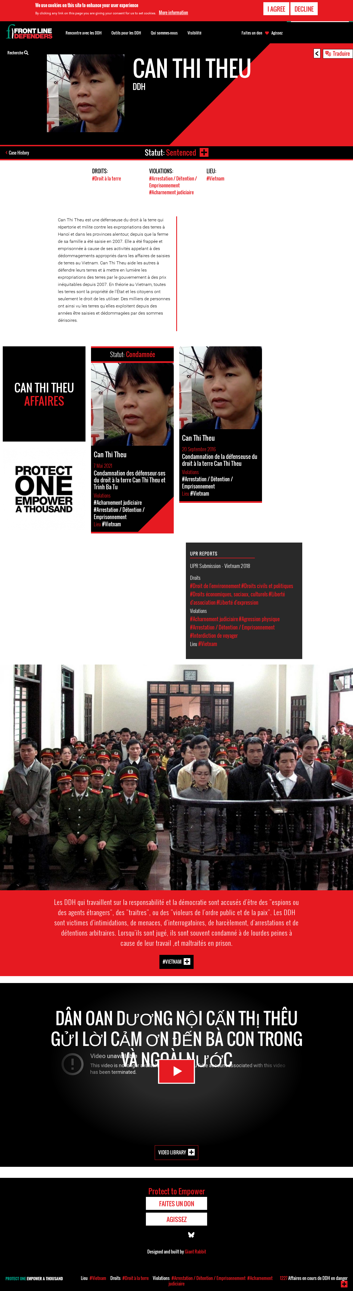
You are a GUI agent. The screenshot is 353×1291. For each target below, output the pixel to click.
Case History (19, 153)
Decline (304, 8)
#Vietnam (215, 178)
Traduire (341, 53)
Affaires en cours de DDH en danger (313, 1278)
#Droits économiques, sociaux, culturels (229, 594)
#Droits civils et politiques (267, 585)
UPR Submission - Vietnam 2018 (220, 565)
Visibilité (194, 33)
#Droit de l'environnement (215, 585)
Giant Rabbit (195, 1251)
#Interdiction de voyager (214, 635)
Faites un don (252, 33)
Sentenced (181, 152)
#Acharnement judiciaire (171, 192)
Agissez (277, 33)
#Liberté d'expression (237, 602)
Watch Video (176, 1071)
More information (173, 12)
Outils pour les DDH (126, 33)
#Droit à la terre (106, 178)
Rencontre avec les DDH (83, 33)
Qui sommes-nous (164, 33)
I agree (276, 8)
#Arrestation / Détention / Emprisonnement (173, 182)
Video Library (172, 1152)
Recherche (15, 52)
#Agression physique (259, 619)
